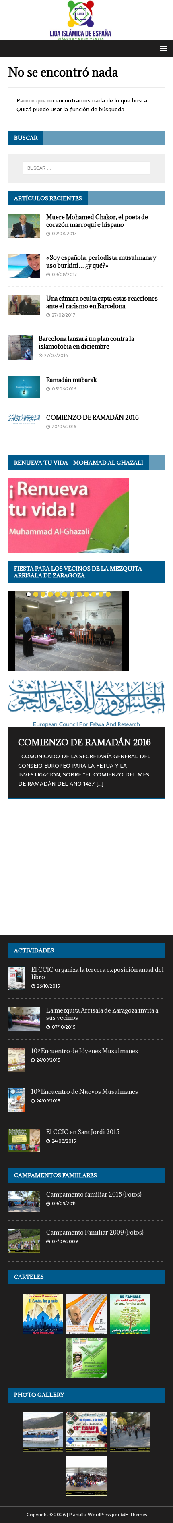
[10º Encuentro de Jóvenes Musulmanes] (16, 1067)
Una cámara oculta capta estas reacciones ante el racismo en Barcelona (102, 302)
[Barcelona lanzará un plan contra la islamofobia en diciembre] (20, 355)
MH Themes (134, 1515)
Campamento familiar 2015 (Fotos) (94, 1194)
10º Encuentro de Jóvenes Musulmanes (84, 1051)
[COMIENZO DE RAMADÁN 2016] (24, 419)
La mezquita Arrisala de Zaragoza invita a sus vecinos (102, 1013)
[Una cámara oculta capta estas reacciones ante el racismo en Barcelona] (24, 311)
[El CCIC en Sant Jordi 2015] (24, 1147)
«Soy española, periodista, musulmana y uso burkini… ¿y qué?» (101, 261)
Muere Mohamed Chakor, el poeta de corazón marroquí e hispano (97, 220)
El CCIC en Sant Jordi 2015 (82, 1132)
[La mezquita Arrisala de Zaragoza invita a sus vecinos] (24, 1026)
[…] (99, 783)
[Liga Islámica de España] (86, 35)
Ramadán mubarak (71, 380)
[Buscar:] (86, 168)
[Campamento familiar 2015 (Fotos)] (24, 1207)
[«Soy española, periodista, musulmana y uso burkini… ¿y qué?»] (24, 274)
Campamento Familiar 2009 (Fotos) (95, 1232)
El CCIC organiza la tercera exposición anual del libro (97, 973)
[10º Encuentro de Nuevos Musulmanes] (16, 1107)
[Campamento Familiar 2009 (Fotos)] (24, 1248)
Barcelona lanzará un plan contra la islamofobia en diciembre (86, 342)
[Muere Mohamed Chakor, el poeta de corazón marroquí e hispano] (24, 233)
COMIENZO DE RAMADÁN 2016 (92, 417)
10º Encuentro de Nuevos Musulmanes (84, 1092)
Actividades (34, 950)
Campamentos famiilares (55, 1175)
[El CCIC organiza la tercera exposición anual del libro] (16, 985)
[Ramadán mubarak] (24, 393)
